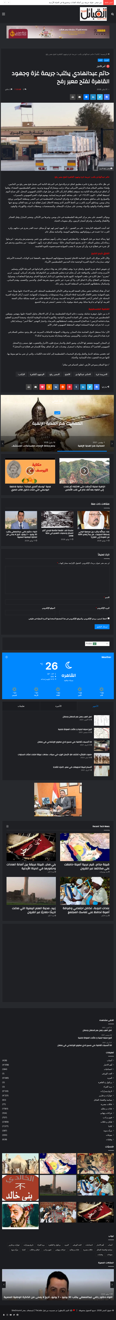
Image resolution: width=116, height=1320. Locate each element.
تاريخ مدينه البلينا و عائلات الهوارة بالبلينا (75, 729)
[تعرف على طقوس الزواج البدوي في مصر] (58, 1212)
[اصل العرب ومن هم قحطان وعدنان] (101, 720)
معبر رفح (54, 374)
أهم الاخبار (41, 407)
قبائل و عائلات (106, 1122)
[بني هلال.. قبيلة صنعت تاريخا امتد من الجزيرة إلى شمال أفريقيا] (95, 1163)
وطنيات (109, 1139)
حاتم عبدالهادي (82, 374)
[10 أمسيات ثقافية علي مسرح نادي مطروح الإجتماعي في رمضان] (101, 745)
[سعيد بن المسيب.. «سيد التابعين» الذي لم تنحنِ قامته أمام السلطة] (20, 1215)
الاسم (106, 597)
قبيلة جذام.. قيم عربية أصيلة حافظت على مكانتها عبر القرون (86, 866)
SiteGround (17, 1310)
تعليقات (21, 706)
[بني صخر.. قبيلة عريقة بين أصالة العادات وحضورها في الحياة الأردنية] (31, 847)
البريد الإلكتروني (102, 608)
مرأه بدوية (108, 1130)
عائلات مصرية (106, 1104)
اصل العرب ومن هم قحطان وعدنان (77, 717)
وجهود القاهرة (36, 374)
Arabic (89, 643)
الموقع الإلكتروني (48, 608)
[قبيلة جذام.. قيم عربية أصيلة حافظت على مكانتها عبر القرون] (84, 847)
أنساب (109, 1060)
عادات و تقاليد (106, 1109)
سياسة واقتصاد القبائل (103, 1100)
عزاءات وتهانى (106, 1113)
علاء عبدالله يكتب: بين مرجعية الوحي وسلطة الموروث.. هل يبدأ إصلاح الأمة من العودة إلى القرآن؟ (93, 534)
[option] (82, 444)
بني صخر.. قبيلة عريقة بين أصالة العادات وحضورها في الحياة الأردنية (31, 866)
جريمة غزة (101, 374)
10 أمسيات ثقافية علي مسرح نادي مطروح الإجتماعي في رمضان (64, 742)
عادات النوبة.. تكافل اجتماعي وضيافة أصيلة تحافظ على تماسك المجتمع (74, 2)
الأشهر (95, 706)
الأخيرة (58, 706)
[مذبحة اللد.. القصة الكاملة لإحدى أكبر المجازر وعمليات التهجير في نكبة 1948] (57, 519)
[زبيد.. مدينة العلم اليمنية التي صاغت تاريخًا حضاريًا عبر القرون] (31, 891)
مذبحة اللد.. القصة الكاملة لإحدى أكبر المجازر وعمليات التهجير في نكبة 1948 (57, 533)
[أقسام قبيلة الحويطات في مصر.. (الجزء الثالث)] (101, 771)
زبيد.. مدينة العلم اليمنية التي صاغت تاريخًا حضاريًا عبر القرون (34, 910)
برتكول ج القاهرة (105, 1082)
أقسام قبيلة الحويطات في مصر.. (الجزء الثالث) (72, 767)
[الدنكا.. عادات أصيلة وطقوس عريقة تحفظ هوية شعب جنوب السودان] (20, 1163)
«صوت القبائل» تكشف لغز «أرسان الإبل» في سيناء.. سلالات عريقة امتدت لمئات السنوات (55, 754)
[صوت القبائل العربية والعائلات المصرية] (93, 14)
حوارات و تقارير (105, 1095)
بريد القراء (108, 1087)
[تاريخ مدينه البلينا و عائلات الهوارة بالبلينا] (101, 733)
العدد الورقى (107, 1073)
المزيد (106, 60)
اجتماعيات (108, 1069)
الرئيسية (104, 54)
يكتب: (20, 374)
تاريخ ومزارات (106, 1091)
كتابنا (97, 54)
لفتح (67, 374)
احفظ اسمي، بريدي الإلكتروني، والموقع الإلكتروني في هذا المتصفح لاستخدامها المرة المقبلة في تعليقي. (67, 618)
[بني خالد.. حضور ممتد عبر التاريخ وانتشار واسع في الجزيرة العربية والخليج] (20, 1188)
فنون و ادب (107, 1117)
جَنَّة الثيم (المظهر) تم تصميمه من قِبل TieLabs (53, 1310)
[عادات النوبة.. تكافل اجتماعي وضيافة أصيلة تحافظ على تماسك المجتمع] (84, 891)
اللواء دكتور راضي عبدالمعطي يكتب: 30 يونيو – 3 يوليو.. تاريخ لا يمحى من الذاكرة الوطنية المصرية (21, 534)
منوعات (109, 1135)
